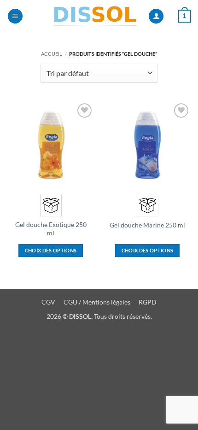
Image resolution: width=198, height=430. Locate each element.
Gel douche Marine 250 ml (147, 225)
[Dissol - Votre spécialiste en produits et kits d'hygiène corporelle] (95, 16)
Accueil (51, 54)
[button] (15, 16)
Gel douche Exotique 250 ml (51, 229)
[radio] (51, 205)
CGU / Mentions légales (98, 302)
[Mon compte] (156, 16)
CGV (48, 302)
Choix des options (51, 250)
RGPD (148, 302)
